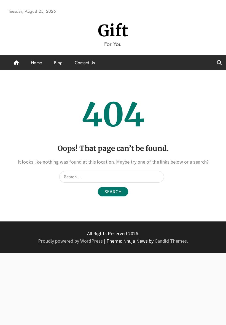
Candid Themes (171, 241)
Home (36, 62)
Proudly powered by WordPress (71, 241)
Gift (113, 31)
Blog (58, 62)
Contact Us (85, 62)
